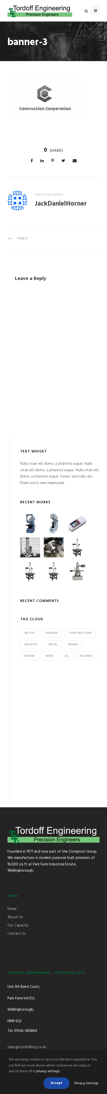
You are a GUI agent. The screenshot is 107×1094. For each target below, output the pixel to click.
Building (52, 633)
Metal (53, 644)
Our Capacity (17, 925)
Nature (29, 656)
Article (29, 633)
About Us (15, 917)
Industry (31, 644)
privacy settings (47, 1071)
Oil (66, 656)
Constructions (80, 633)
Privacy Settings (86, 1083)
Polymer (86, 656)
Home (12, 909)
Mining (73, 644)
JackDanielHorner (61, 204)
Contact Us (16, 934)
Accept (56, 1083)
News (50, 656)
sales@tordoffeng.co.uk (26, 1047)
